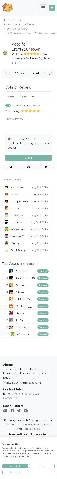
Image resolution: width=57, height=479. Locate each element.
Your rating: (12, 111)
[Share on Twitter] (11, 167)
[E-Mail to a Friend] (46, 167)
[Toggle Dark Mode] (52, 8)
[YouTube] (26, 410)
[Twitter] (19, 410)
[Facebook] (12, 410)
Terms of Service (21, 424)
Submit (29, 157)
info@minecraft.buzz (25, 393)
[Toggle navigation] (43, 7)
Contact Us (10, 397)
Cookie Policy (31, 428)
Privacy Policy (42, 424)
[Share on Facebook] (29, 167)
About (45, 373)
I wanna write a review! (27, 105)
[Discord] (5, 410)
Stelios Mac (41, 369)
